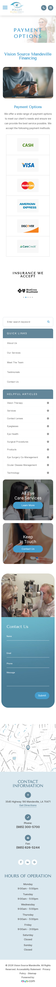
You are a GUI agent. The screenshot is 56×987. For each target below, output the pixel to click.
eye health (12, 434)
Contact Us (13, 381)
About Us (12, 343)
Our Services (14, 352)
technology (13, 472)
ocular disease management (22, 465)
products (11, 449)
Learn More (28, 505)
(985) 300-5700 (28, 825)
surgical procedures (17, 441)
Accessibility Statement (29, 969)
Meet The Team (15, 362)
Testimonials (13, 372)
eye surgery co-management (22, 457)
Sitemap (32, 973)
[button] (23, 297)
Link (28, 748)
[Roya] (28, 981)
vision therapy (15, 403)
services (11, 410)
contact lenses (15, 418)
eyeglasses (12, 426)
